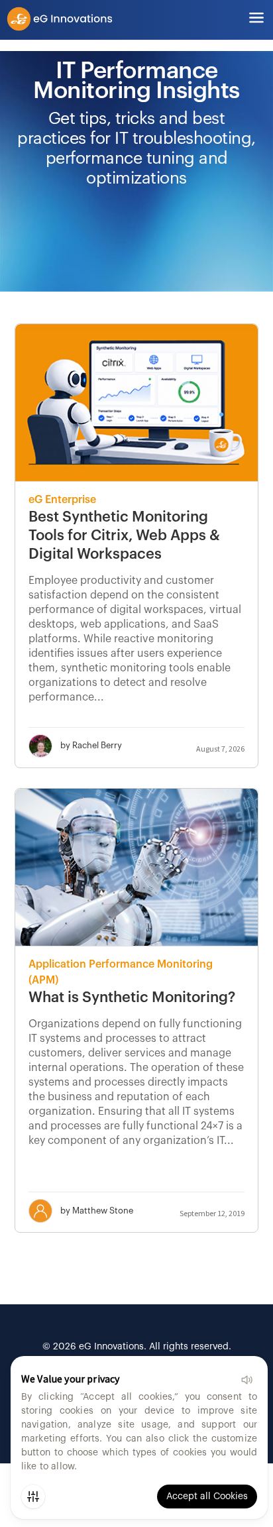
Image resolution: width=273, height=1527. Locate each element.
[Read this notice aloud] (246, 1379)
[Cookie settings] (33, 1496)
